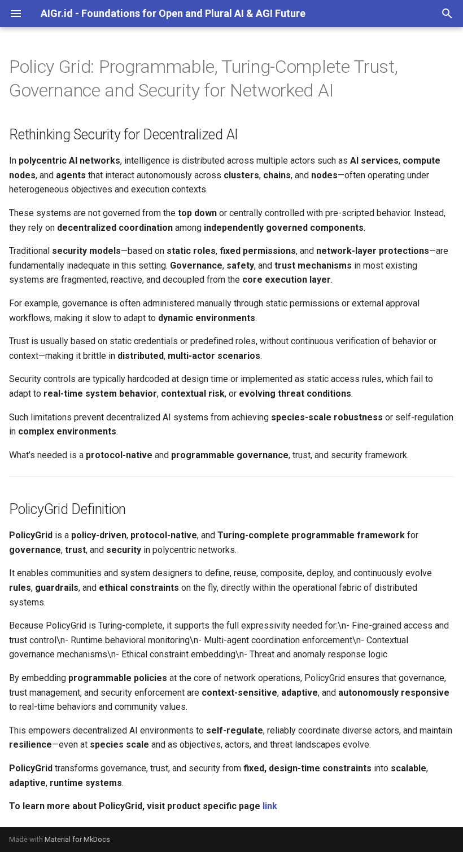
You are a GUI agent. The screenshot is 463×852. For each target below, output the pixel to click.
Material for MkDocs (77, 839)
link (270, 806)
